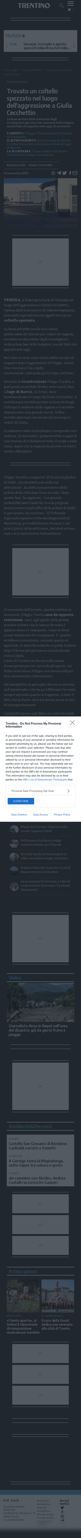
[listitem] (40, 791)
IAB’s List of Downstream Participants (45, 779)
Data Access (40, 814)
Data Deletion (19, 814)
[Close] (73, 723)
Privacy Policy (62, 814)
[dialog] (40, 769)
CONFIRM (20, 801)
